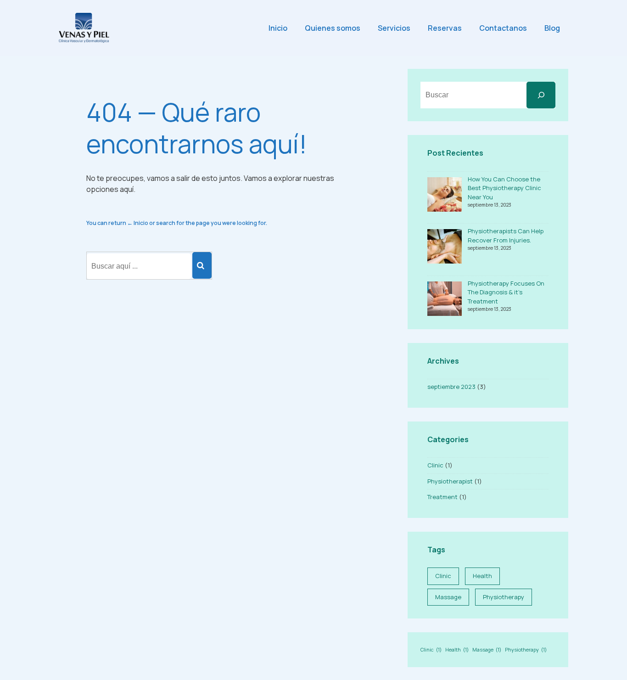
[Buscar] (540, 95)
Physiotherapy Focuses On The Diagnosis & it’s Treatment (506, 292)
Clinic (435, 465)
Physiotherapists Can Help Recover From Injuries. (505, 235)
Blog (552, 28)
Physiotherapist (450, 481)
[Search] (202, 265)
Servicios (394, 28)
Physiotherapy (503, 597)
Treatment (442, 497)
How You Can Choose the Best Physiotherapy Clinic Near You (504, 188)
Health (482, 576)
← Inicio (137, 223)
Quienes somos (332, 28)
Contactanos (503, 28)
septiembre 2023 (451, 386)
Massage (448, 597)
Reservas (445, 28)
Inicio (278, 28)
